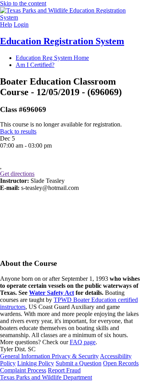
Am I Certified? (35, 64)
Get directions (17, 173)
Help (6, 24)
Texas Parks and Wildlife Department (46, 377)
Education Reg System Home (52, 57)
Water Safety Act (51, 292)
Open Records (121, 363)
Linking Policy (35, 363)
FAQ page (83, 342)
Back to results (18, 131)
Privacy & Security (75, 356)
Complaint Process (23, 370)
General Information (26, 356)
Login (21, 24)
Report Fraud (64, 370)
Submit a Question (78, 363)
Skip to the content (23, 3)
